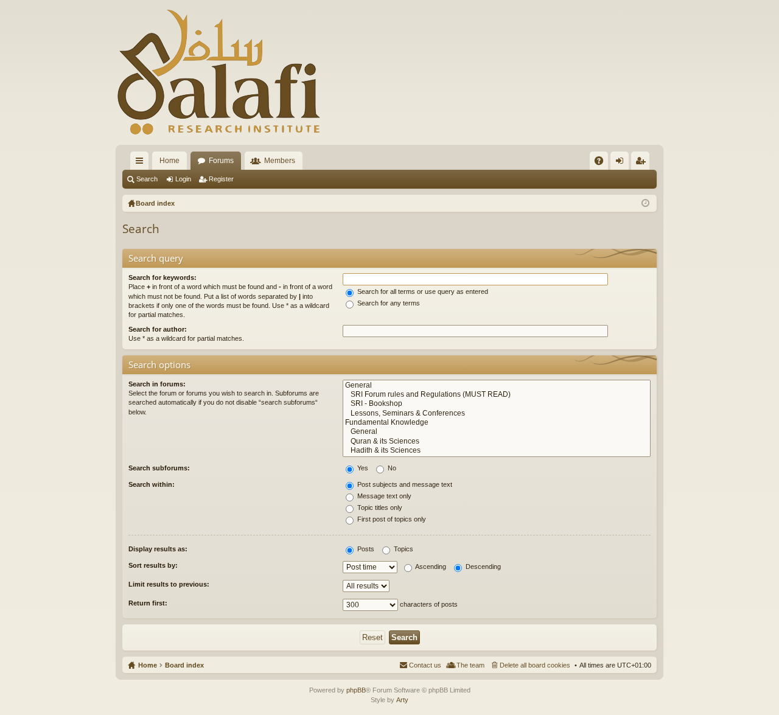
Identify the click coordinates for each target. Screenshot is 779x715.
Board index (184, 665)
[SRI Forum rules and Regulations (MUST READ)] (496, 394)
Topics (402, 549)
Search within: (151, 484)
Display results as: (157, 549)
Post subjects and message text (403, 484)
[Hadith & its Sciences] (496, 450)
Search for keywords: (162, 277)
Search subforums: (159, 468)
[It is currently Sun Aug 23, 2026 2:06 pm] (645, 203)
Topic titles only (378, 507)
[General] (496, 385)
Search (147, 179)
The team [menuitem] (470, 665)
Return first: (147, 603)
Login (183, 179)
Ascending (430, 566)
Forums (221, 160)
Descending (482, 566)
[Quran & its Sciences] (496, 441)
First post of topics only (390, 519)
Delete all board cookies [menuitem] (535, 665)
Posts (364, 549)
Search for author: (157, 329)
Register (221, 179)
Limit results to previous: (168, 584)
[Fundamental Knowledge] (496, 422)
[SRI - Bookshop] (496, 403)
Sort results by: (153, 565)
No (391, 468)
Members (279, 160)
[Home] (219, 72)
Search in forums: (157, 384)
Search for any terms (387, 303)
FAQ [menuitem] (603, 163)
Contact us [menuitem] (425, 665)
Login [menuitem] (622, 163)
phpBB (356, 690)
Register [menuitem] (642, 163)
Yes (361, 468)
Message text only (383, 496)
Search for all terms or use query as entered (421, 291)
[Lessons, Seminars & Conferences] (496, 413)
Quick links (141, 163)
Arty (402, 699)
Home (169, 160)
